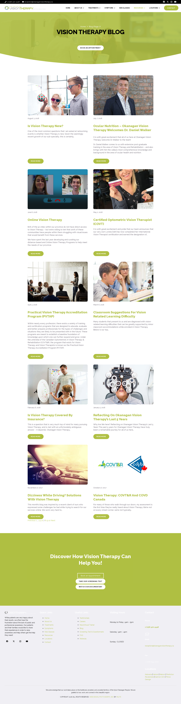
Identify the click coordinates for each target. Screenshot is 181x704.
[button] (83, 8)
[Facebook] (164, 2)
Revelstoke (149, 677)
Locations (48, 639)
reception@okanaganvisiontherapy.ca (159, 646)
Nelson (162, 674)
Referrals (83, 639)
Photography (104, 697)
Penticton (170, 674)
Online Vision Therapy (45, 220)
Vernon (155, 674)
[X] (168, 2)
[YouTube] (175, 2)
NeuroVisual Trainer (87, 625)
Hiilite (118, 697)
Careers (82, 621)
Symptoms (49, 628)
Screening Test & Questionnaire (92, 632)
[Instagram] (171, 2)
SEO (112, 697)
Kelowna (148, 674)
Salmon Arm (160, 677)
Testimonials (84, 618)
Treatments (49, 625)
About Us (48, 621)
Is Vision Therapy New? (45, 126)
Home (47, 618)
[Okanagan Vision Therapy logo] (25, 8)
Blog (81, 628)
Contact (48, 642)
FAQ (81, 635)
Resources (49, 635)
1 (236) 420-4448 (152, 627)
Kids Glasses (49, 632)
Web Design (94, 697)
